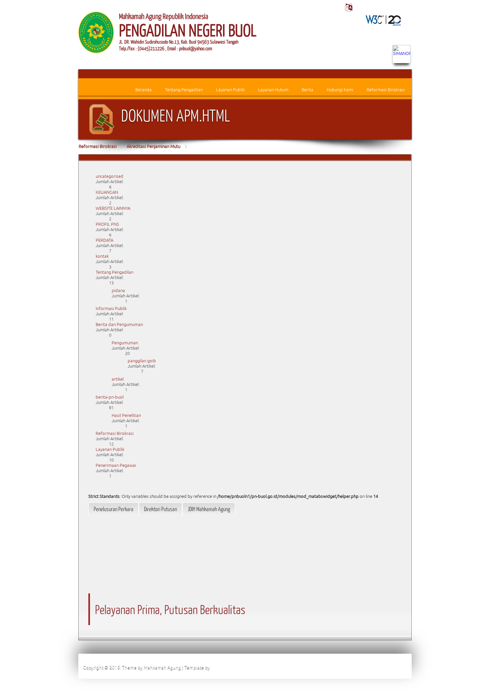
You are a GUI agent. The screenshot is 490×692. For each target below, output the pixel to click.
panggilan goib (142, 360)
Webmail (398, 667)
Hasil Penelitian (126, 415)
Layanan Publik (110, 449)
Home (301, 667)
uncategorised (109, 176)
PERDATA (104, 240)
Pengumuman (125, 342)
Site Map (325, 667)
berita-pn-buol (110, 397)
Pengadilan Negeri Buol (235, 667)
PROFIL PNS (107, 224)
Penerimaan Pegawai (116, 465)
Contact (372, 667)
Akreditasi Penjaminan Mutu (153, 146)
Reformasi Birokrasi (98, 146)
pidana (118, 290)
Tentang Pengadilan (114, 272)
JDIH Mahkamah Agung (209, 509)
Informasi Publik (111, 308)
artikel (118, 379)
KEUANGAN (107, 192)
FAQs (349, 667)
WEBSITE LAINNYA (113, 208)
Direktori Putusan (160, 509)
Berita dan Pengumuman (119, 324)
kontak (102, 256)
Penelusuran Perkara (113, 509)
